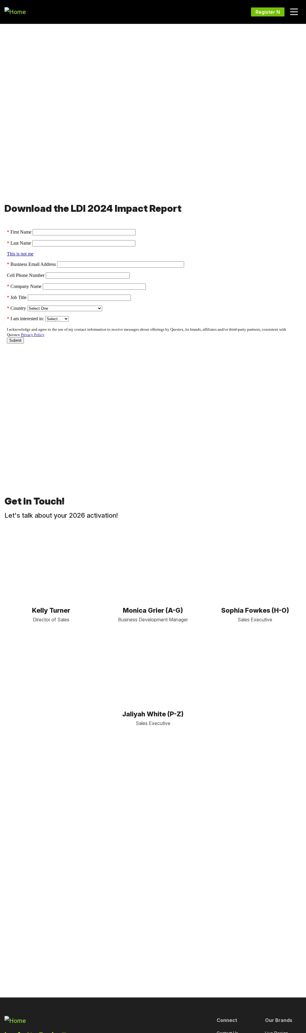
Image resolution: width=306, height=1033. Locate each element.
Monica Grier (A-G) (153, 610)
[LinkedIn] (51, 586)
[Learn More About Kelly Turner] (51, 562)
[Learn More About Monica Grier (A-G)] (153, 562)
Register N (267, 12)
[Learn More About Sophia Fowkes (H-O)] (255, 562)
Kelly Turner (51, 610)
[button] (294, 11)
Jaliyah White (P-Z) (152, 714)
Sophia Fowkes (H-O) (255, 610)
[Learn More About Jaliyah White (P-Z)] (153, 666)
